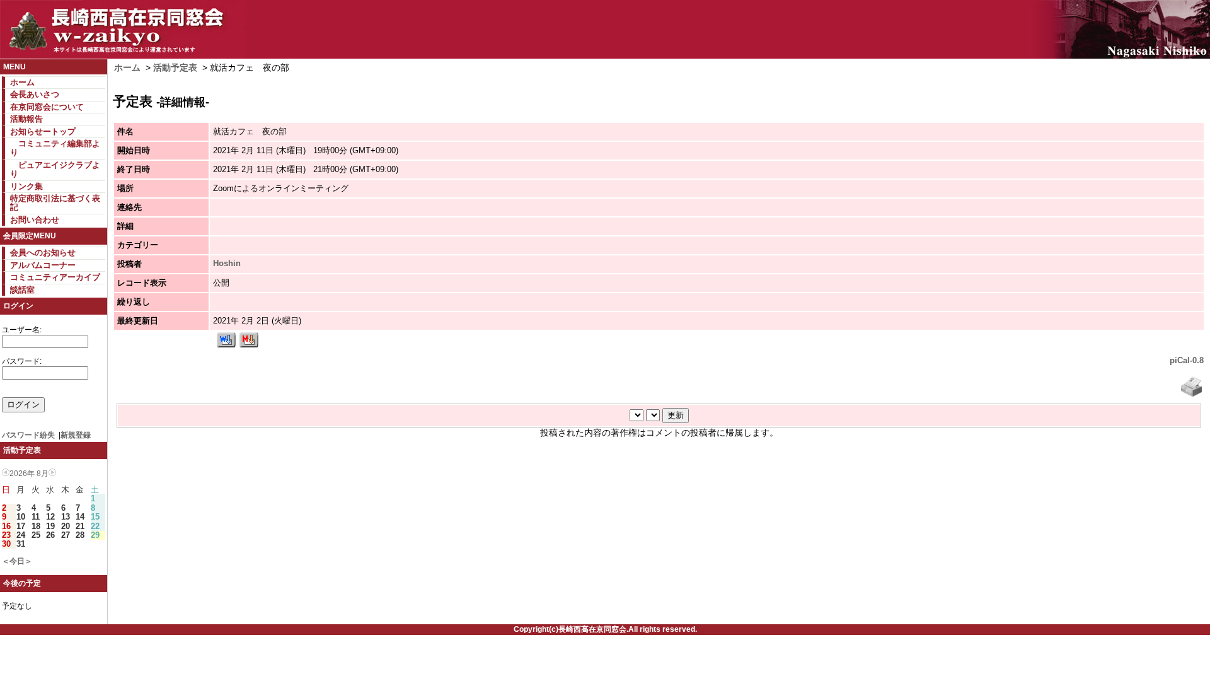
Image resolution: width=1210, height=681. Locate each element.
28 (80, 535)
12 (50, 516)
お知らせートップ (43, 131)
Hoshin (227, 263)
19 (50, 526)
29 (95, 535)
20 (65, 526)
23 (6, 535)
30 (6, 544)
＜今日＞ (17, 561)
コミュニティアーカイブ (55, 277)
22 (95, 526)
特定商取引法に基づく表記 (55, 203)
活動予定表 (175, 67)
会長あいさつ (34, 94)
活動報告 (26, 119)
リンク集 (26, 186)
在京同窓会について (47, 107)
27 (65, 535)
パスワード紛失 (28, 435)
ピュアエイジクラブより (55, 169)
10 (20, 516)
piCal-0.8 (1187, 360)
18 (36, 526)
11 (36, 516)
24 (20, 535)
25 (36, 535)
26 (50, 535)
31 (20, 544)
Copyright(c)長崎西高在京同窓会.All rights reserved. (605, 629)
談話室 (22, 289)
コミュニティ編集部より (55, 148)
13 (65, 516)
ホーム (22, 82)
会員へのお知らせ (43, 252)
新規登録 (75, 435)
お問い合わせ (34, 219)
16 (6, 526)
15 (95, 516)
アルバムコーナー (43, 265)
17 (20, 526)
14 (80, 516)
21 (80, 526)
